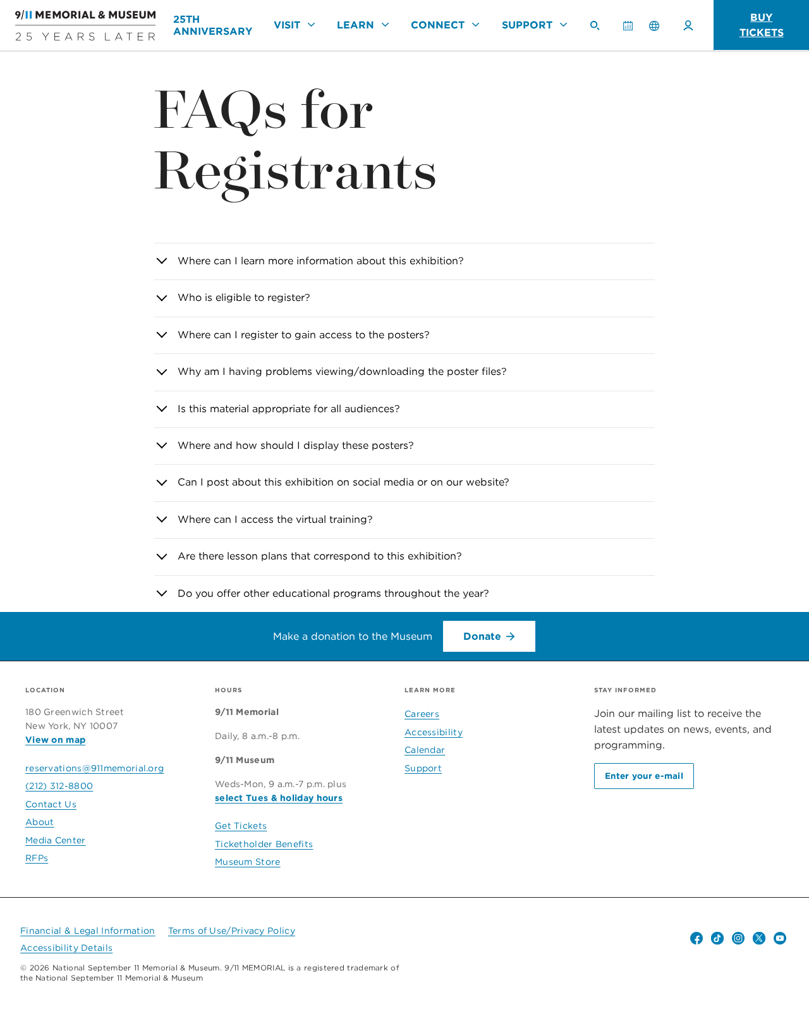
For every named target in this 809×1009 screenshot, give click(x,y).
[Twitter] (759, 938)
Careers (421, 714)
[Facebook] (696, 938)
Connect (438, 25)
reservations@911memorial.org (94, 768)
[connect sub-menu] (476, 25)
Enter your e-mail (644, 776)
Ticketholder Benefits (264, 844)
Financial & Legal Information (87, 931)
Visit (287, 25)
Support (527, 25)
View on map (55, 740)
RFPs (36, 858)
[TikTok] (717, 938)
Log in (688, 25)
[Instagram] (738, 938)
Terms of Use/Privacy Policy (231, 931)
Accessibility (433, 732)
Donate (482, 636)
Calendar (633, 31)
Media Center (55, 840)
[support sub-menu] (563, 25)
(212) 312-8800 (59, 786)
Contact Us (50, 804)
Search (600, 31)
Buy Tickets (761, 25)
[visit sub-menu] (311, 25)
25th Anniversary (212, 25)
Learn (355, 25)
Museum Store (248, 862)
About (39, 822)
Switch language (654, 25)
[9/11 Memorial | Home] (85, 25)
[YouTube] (780, 938)
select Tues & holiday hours (279, 798)
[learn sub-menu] (385, 25)
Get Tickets (241, 826)
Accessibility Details (66, 948)
